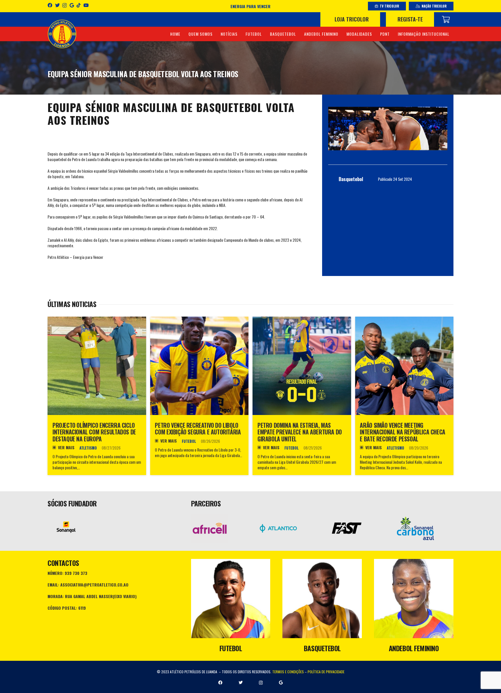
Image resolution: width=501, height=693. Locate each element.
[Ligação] (62, 33)
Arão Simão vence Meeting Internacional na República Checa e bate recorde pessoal (402, 432)
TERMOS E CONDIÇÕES (288, 671)
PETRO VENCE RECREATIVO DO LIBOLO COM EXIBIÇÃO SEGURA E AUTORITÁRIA (198, 428)
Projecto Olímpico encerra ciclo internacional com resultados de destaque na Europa (94, 432)
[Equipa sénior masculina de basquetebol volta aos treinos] (387, 128)
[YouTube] (86, 5)
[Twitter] (57, 5)
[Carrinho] (445, 19)
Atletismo (88, 448)
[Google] (72, 5)
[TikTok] (79, 5)
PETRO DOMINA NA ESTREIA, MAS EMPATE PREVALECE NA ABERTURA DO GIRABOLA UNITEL (299, 432)
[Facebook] (50, 5)
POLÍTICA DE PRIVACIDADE (326, 671)
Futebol (189, 441)
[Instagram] (64, 5)
